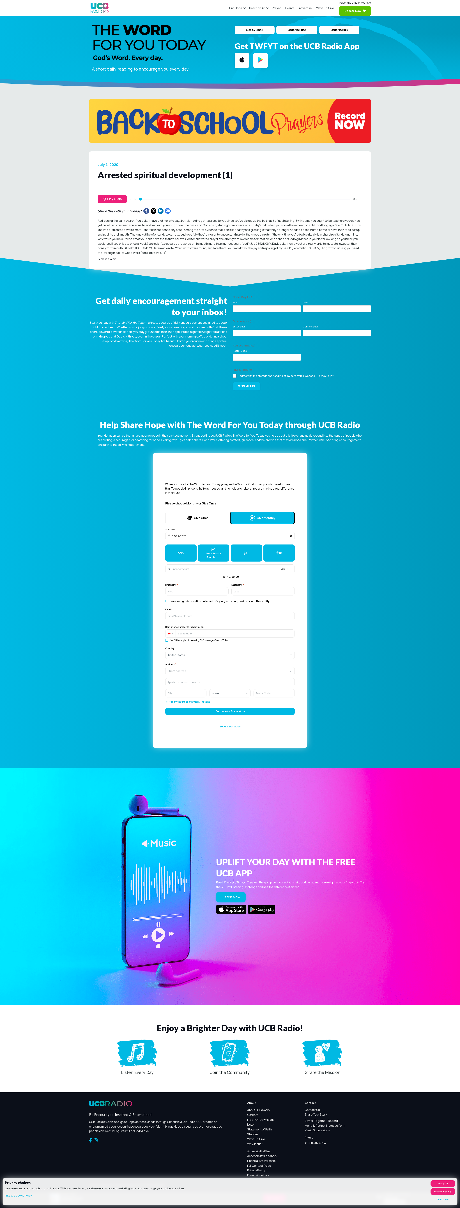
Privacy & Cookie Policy (18, 1195)
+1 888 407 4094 (315, 1143)
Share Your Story (316, 1115)
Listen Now (230, 897)
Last (305, 302)
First (235, 302)
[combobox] (230, 671)
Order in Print (297, 30)
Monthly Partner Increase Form (325, 1126)
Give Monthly (266, 518)
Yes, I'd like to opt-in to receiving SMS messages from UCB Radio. (200, 640)
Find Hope (235, 8)
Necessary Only (442, 1191)
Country (170, 648)
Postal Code (240, 350)
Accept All (443, 1183)
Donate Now (352, 10)
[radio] (181, 553)
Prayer (276, 8)
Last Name (237, 585)
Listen (251, 1124)
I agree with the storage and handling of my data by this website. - (286, 376)
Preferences (443, 1199)
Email (168, 609)
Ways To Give (325, 8)
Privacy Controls (258, 1175)
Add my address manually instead (189, 701)
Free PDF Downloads (260, 1120)
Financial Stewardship (261, 1161)
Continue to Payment (228, 711)
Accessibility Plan (258, 1151)
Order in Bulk (339, 30)
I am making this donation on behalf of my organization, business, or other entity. (220, 601)
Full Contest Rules (259, 1166)
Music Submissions (317, 1130)
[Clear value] (291, 536)
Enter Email (239, 326)
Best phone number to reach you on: (184, 627)
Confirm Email (310, 326)
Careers (252, 1115)
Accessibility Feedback (262, 1156)
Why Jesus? (255, 1144)
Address (170, 664)
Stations (252, 1134)
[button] (244, 8)
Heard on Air (257, 8)
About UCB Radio (258, 1110)
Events (290, 8)
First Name (171, 585)
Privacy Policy (325, 376)
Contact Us (312, 1110)
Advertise (305, 8)
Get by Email (254, 30)
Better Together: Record (321, 1121)
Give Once (201, 518)
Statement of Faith (259, 1129)
